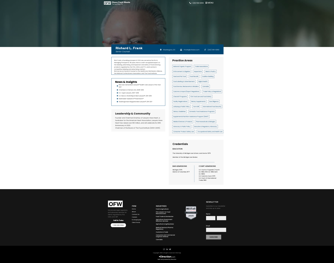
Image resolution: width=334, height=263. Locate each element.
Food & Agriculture (162, 209)
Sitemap (178, 253)
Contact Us (135, 214)
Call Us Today (118, 221)
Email (208, 226)
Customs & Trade (162, 232)
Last (218, 221)
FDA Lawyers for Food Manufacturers (163, 212)
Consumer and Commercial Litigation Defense (165, 236)
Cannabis (159, 239)
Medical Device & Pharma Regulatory (164, 228)
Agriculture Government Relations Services (164, 220)
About (134, 212)
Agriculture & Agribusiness (165, 224)
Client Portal (136, 222)
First (207, 221)
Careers (134, 217)
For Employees (136, 220)
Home (134, 209)
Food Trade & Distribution (164, 216)
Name (208, 214)
